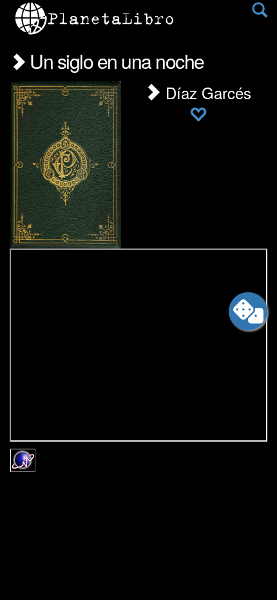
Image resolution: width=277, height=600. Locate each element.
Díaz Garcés (206, 92)
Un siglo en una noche (115, 61)
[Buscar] (259, 12)
